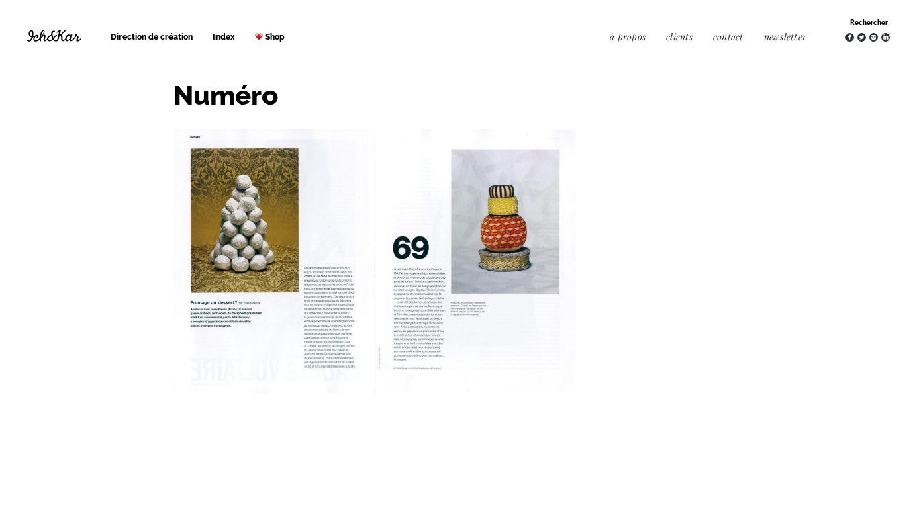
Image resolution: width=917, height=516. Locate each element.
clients (679, 36)
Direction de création (152, 37)
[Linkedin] (885, 37)
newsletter (785, 36)
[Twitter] (861, 37)
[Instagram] (873, 37)
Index (224, 37)
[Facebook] (849, 37)
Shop (275, 37)
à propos (628, 36)
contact (728, 36)
